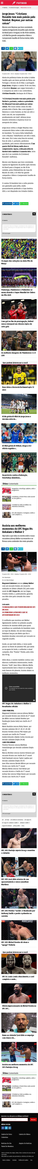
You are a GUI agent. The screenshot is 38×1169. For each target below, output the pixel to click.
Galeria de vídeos (24, 1134)
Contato (14, 1160)
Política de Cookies (23, 1160)
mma (23, 826)
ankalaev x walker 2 (25, 823)
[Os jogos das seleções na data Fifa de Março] (19, 248)
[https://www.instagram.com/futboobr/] (9, 1127)
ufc (3, 820)
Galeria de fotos (6, 1134)
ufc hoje (7, 820)
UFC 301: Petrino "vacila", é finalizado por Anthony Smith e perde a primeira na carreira (18, 913)
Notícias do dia (6, 1143)
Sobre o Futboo (6, 1160)
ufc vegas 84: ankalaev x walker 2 (10, 823)
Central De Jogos (14, 7)
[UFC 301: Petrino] (19, 898)
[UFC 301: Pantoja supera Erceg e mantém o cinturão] (19, 838)
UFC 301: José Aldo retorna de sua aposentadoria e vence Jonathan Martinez (15, 882)
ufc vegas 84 (28, 820)
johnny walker (16, 826)
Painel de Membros (7, 1146)
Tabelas (5, 7)
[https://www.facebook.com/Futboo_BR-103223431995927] (2, 1127)
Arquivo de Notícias (25, 1143)
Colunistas (4, 1137)
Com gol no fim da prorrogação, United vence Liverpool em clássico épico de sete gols (17, 324)
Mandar (33, 1119)
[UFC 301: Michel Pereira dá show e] (19, 930)
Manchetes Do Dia (26, 7)
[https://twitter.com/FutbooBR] (6, 1127)
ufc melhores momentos (17, 820)
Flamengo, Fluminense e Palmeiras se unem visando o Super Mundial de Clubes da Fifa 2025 (18, 292)
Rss (31, 1160)
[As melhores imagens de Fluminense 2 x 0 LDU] (19, 340)
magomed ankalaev (7, 826)
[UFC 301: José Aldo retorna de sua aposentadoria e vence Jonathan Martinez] (19, 867)
